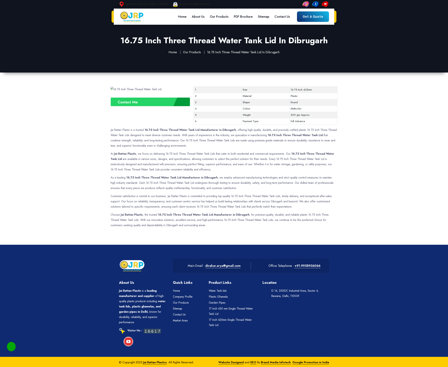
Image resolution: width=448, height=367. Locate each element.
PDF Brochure (243, 16)
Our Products (219, 16)
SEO (253, 362)
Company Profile (182, 297)
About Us (198, 16)
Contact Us (282, 16)
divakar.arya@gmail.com (194, 4)
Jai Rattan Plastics (155, 362)
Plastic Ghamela (218, 297)
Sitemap (263, 16)
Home (182, 16)
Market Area (180, 320)
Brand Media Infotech (276, 362)
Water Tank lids (218, 291)
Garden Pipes (217, 303)
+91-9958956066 (307, 265)
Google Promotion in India (310, 362)
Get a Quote (313, 17)
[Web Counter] (152, 331)
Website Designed (231, 362)
